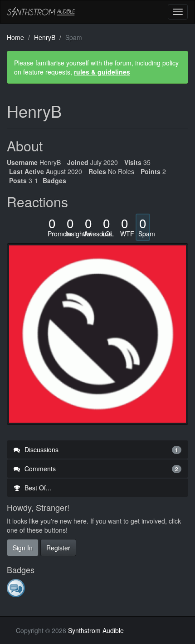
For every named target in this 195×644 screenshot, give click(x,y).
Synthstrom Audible (41, 11)
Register (58, 547)
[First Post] (16, 587)
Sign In (23, 547)
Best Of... (37, 487)
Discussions (100, 449)
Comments (100, 468)
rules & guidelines (102, 71)
